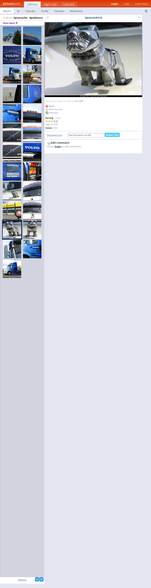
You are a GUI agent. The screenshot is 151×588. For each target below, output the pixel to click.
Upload (68, 4)
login (58, 146)
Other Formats (55, 109)
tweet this (112, 134)
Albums (7, 11)
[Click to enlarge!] (93, 59)
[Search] (146, 11)
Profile (44, 11)
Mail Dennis (76, 11)
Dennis (32, 4)
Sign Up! (50, 4)
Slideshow (22, 579)
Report (51, 106)
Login (47, 124)
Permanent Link (54, 135)
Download (53, 112)
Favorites (59, 11)
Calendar (30, 11)
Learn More (141, 3)
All (18, 11)
